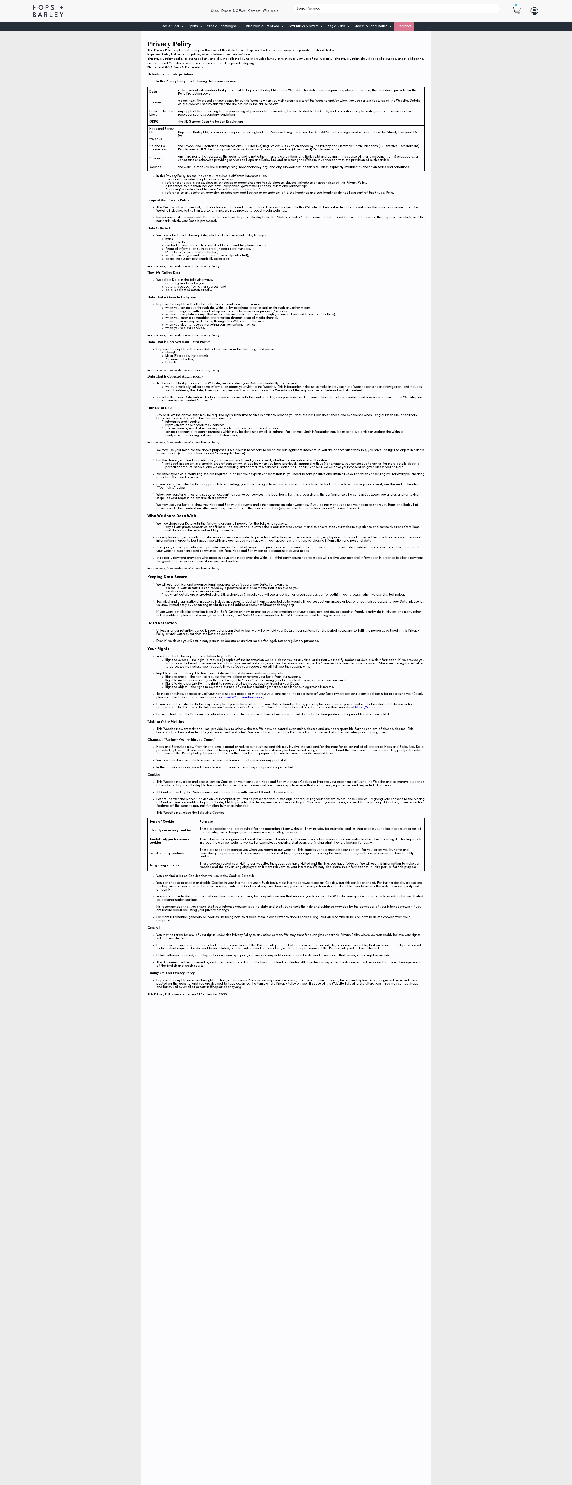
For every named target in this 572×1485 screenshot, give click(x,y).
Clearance (404, 26)
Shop (215, 11)
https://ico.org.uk (368, 707)
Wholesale (270, 11)
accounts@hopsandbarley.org (241, 697)
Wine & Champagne (222, 26)
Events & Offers (233, 11)
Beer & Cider (170, 26)
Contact (254, 11)
